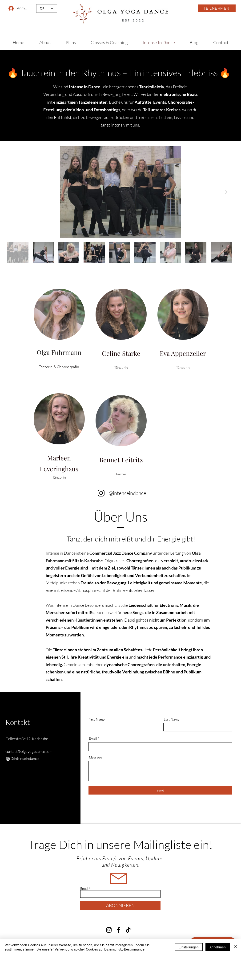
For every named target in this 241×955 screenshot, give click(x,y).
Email (93, 738)
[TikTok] (128, 930)
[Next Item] (225, 192)
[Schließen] (235, 947)
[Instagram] (101, 493)
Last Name (172, 719)
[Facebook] (118, 930)
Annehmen (217, 947)
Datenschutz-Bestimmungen (125, 949)
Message (95, 757)
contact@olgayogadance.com (28, 751)
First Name (96, 719)
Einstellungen (189, 947)
